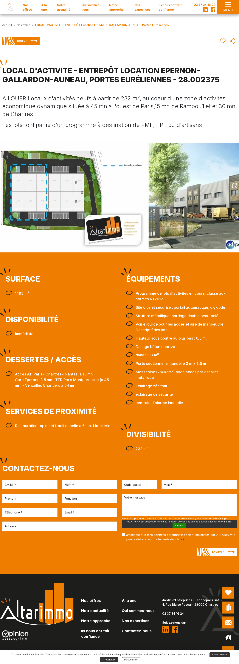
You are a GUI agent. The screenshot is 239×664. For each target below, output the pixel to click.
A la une (129, 600)
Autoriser (179, 525)
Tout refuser (110, 659)
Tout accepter (220, 654)
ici (182, 539)
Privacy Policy (188, 518)
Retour (22, 40)
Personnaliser (131, 659)
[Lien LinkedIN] (205, 9)
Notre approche (95, 621)
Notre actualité (95, 610)
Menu (228, 10)
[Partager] (232, 41)
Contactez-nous (137, 631)
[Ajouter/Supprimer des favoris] (222, 41)
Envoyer (218, 551)
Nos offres (91, 600)
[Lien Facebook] (213, 9)
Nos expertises (135, 621)
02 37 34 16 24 (204, 5)
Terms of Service (211, 518)
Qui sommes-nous (138, 610)
